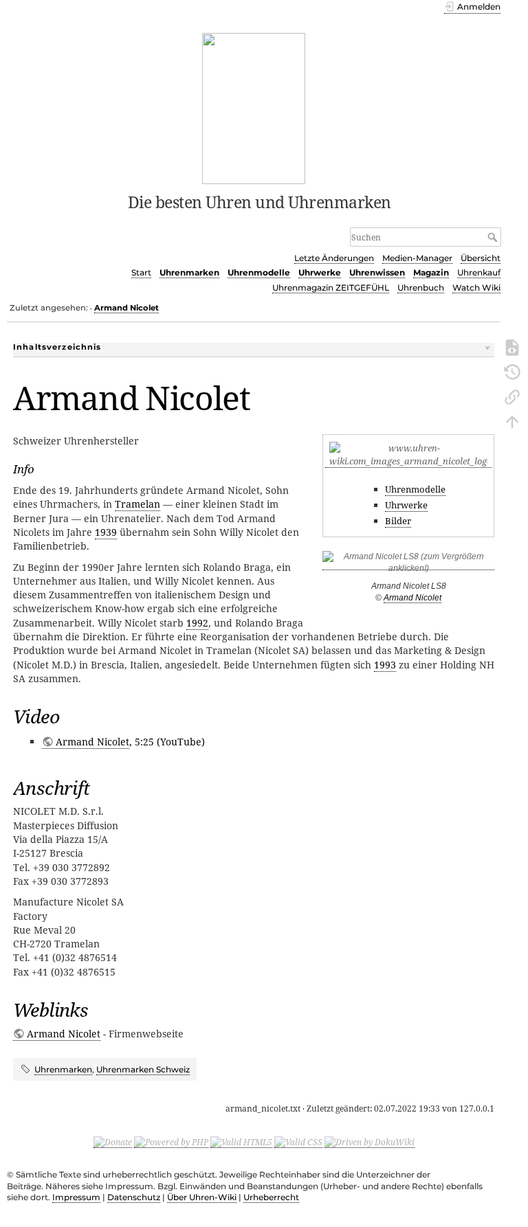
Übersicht (480, 258)
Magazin (431, 272)
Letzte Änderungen (334, 258)
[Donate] (113, 1142)
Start (141, 272)
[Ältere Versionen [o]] (512, 371)
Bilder (398, 521)
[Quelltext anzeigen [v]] (512, 346)
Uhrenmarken (189, 272)
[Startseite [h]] (254, 107)
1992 (197, 622)
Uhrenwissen (377, 272)
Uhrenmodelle (259, 272)
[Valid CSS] (298, 1142)
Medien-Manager (417, 258)
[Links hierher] (512, 395)
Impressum (76, 1197)
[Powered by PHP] (171, 1142)
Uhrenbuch (420, 287)
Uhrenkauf (478, 272)
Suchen (493, 237)
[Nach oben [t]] (512, 420)
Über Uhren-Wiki (201, 1197)
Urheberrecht (271, 1197)
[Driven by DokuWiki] (369, 1142)
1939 (106, 532)
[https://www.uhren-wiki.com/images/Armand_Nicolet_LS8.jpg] (408, 565)
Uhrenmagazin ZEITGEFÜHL (330, 287)
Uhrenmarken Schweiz (143, 1069)
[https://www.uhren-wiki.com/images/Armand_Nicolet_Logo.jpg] (408, 461)
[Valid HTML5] (241, 1142)
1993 (385, 664)
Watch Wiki (476, 287)
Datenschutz (133, 1197)
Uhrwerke (319, 272)
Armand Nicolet (126, 308)
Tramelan (137, 503)
